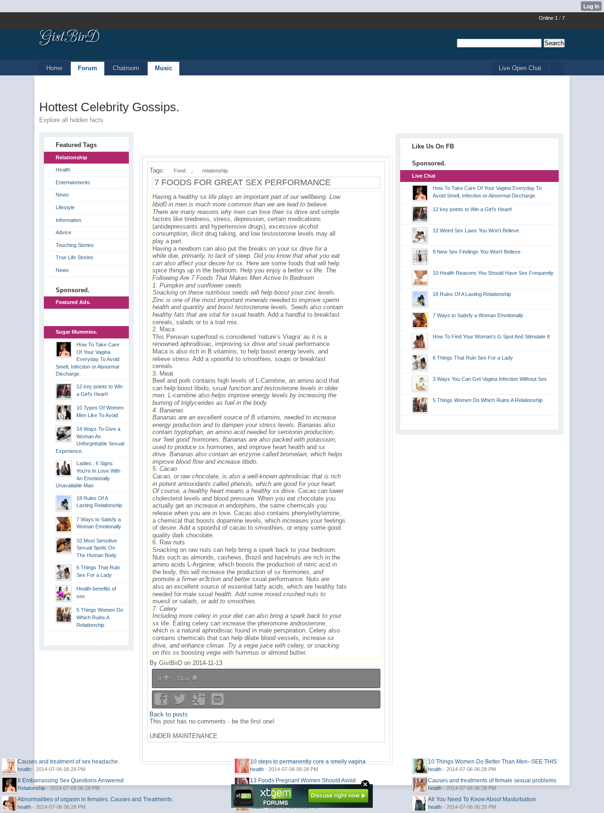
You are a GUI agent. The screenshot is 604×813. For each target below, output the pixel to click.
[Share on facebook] (162, 702)
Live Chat (424, 176)
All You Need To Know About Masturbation (482, 799)
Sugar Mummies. (76, 332)
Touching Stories (75, 245)
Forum (87, 68)
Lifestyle (65, 207)
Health (63, 169)
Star (184, 678)
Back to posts (169, 714)
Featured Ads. (73, 302)
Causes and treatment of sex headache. (68, 761)
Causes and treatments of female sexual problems (492, 780)
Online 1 (548, 18)
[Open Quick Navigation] (556, 68)
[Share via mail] (217, 702)
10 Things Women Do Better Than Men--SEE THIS (492, 761)
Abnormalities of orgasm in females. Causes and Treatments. (95, 799)
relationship (215, 170)
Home (54, 68)
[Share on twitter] (181, 702)
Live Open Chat (520, 68)
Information (68, 220)
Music (163, 68)
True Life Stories (74, 257)
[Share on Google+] (200, 702)
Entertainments (73, 182)
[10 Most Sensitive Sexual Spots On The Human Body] (60, 545)
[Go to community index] (70, 37)
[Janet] (60, 391)
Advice (63, 232)
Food (179, 170)
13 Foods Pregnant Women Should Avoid (303, 780)
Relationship (71, 157)
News (62, 194)
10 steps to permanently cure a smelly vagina (308, 761)
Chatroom (126, 68)
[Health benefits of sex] (60, 593)
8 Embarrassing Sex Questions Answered (70, 780)
